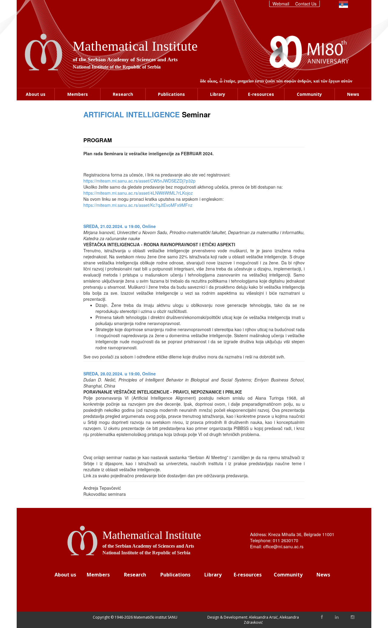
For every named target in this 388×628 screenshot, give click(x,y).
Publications (171, 94)
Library (217, 94)
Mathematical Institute (135, 46)
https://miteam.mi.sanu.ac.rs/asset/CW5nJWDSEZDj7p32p (139, 181)
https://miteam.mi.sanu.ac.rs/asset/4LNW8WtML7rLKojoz (138, 193)
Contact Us (305, 4)
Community (309, 94)
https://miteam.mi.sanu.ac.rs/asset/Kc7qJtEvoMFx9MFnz (137, 205)
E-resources (261, 94)
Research (123, 94)
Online (149, 226)
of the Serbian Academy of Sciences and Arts (125, 59)
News (353, 94)
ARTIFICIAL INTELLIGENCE (131, 114)
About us (35, 94)
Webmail (281, 4)
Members (77, 94)
